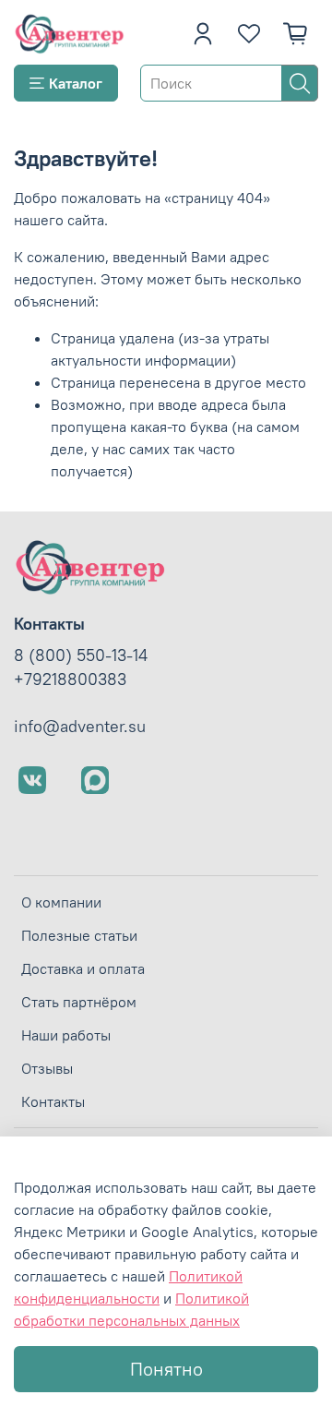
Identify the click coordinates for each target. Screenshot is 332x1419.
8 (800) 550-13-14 (81, 655)
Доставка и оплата (83, 968)
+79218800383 (70, 679)
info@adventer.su (80, 726)
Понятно (166, 1368)
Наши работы (66, 1035)
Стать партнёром (78, 1001)
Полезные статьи (79, 935)
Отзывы (47, 1068)
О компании (61, 902)
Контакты (53, 1101)
